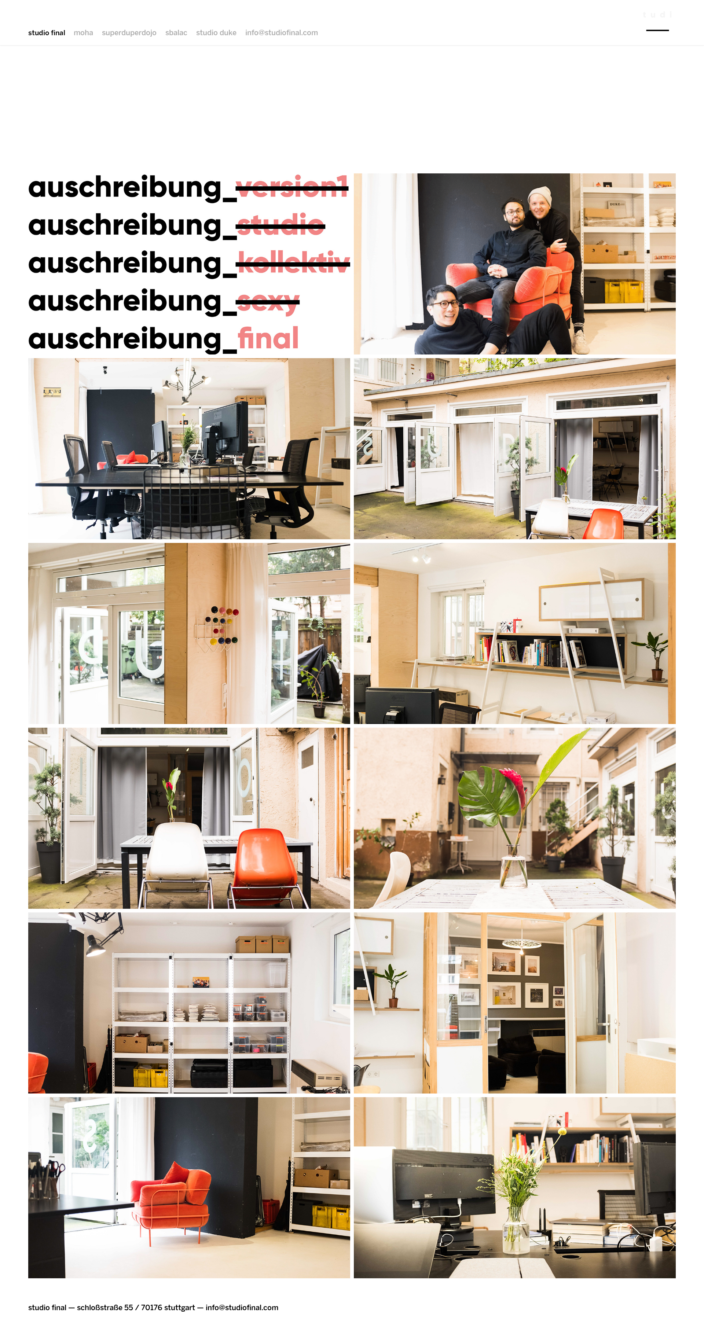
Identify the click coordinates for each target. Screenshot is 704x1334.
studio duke (216, 32)
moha (83, 32)
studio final (46, 32)
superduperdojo (129, 32)
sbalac (176, 32)
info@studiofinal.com (281, 32)
